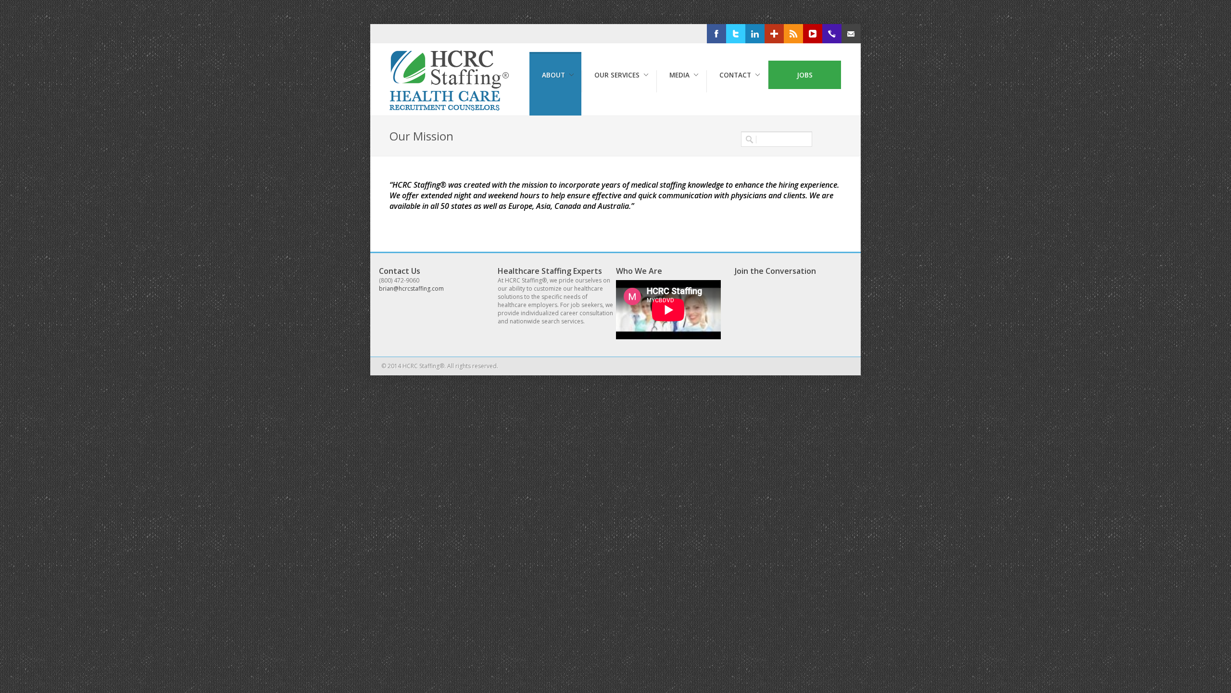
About (553, 74)
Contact (735, 74)
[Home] (451, 108)
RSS (808, 34)
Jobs (805, 74)
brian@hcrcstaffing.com (411, 288)
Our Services (617, 74)
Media (679, 74)
